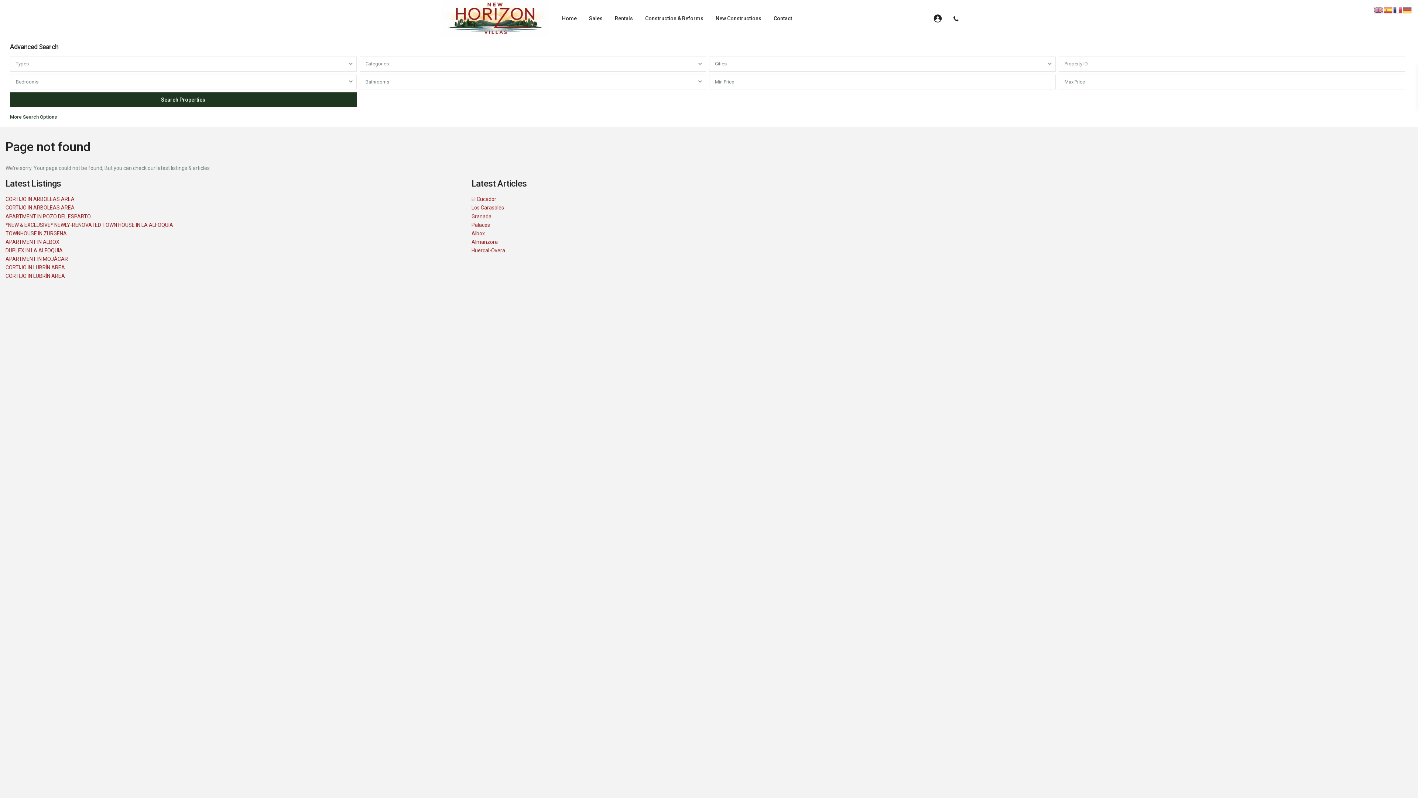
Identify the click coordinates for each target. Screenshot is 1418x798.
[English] (1379, 10)
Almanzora (485, 242)
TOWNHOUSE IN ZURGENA (36, 233)
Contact (783, 18)
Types (22, 63)
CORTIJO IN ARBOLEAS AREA (40, 199)
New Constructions (738, 18)
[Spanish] (1388, 10)
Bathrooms (377, 82)
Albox (478, 233)
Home (569, 18)
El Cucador (484, 199)
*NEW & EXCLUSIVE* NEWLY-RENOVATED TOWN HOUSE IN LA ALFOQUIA (89, 225)
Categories (377, 63)
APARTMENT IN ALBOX (32, 242)
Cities (721, 63)
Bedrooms (27, 82)
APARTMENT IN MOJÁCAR (37, 259)
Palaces (481, 225)
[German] (1407, 10)
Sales (596, 18)
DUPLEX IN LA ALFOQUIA (34, 250)
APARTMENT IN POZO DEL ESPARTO (48, 216)
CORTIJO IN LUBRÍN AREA (35, 267)
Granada (481, 216)
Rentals (624, 18)
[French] (1398, 10)
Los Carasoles (488, 208)
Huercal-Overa (488, 250)
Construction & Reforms (674, 18)
